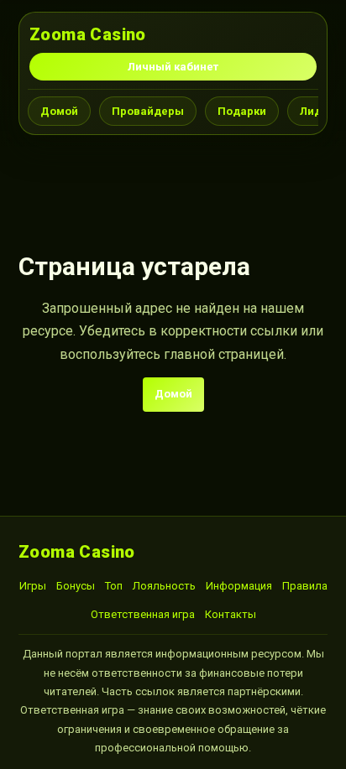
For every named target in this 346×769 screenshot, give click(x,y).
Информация (239, 585)
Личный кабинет (173, 66)
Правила (305, 585)
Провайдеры (148, 111)
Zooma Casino (87, 34)
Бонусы (75, 585)
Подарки (242, 111)
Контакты (230, 614)
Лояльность (164, 585)
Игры (32, 585)
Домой (59, 111)
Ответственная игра (143, 614)
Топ (114, 585)
